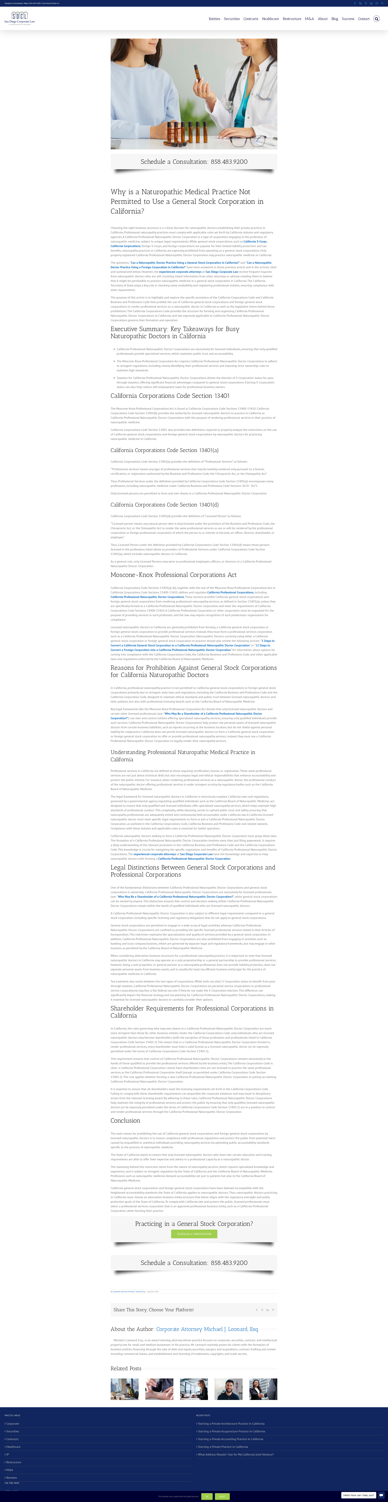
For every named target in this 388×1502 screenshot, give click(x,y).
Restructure (13, 1462)
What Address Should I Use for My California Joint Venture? (236, 1454)
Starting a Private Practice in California (223, 1447)
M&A (9, 1470)
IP (7, 1454)
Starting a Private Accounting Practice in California (230, 1439)
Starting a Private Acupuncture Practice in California (231, 1431)
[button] (376, 18)
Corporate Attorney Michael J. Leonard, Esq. (129, 1291)
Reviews (11, 1478)
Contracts (12, 1439)
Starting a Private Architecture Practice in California (231, 1424)
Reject (222, 1496)
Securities (12, 1431)
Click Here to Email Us (50, 3)
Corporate (12, 1424)
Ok (207, 1496)
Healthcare (13, 1447)
